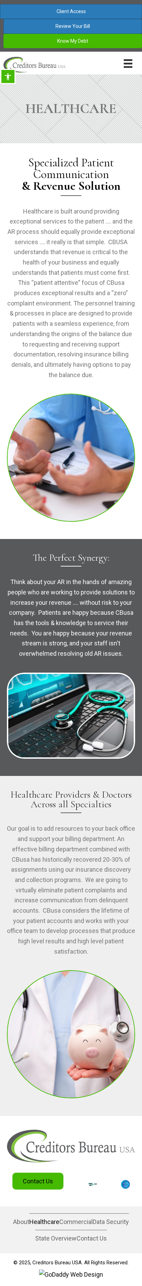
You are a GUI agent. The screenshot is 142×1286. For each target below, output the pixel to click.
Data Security (111, 1221)
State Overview (56, 1238)
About (21, 1221)
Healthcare (44, 1221)
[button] (37, 1181)
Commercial (76, 1221)
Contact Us (92, 1238)
